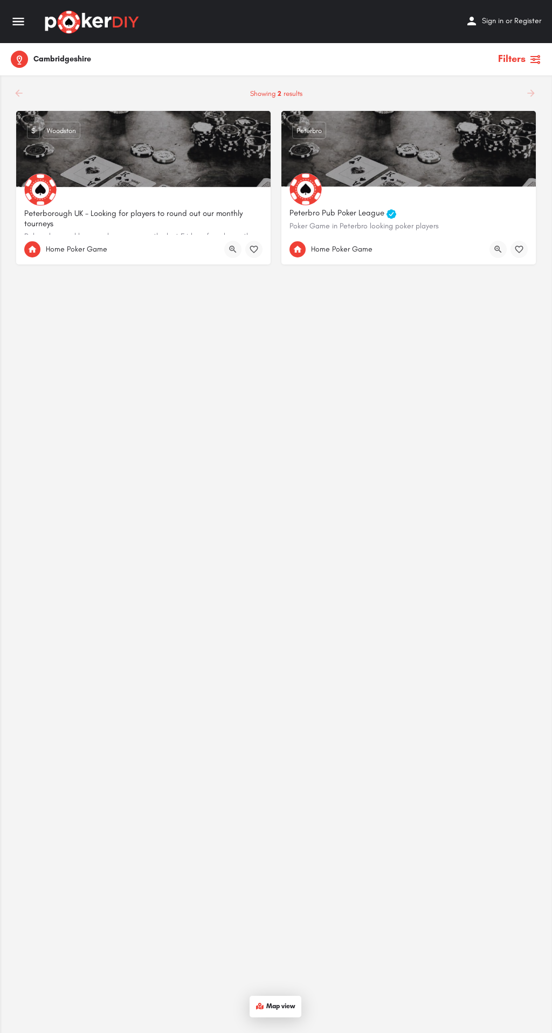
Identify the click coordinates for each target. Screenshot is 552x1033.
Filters (512, 59)
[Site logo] (93, 22)
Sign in (492, 20)
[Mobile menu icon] (18, 22)
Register (527, 20)
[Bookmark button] (254, 249)
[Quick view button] (233, 249)
